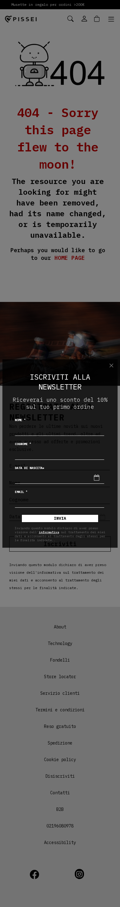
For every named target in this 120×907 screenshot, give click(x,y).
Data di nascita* (29, 468)
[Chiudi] (111, 365)
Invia (60, 518)
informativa (49, 532)
